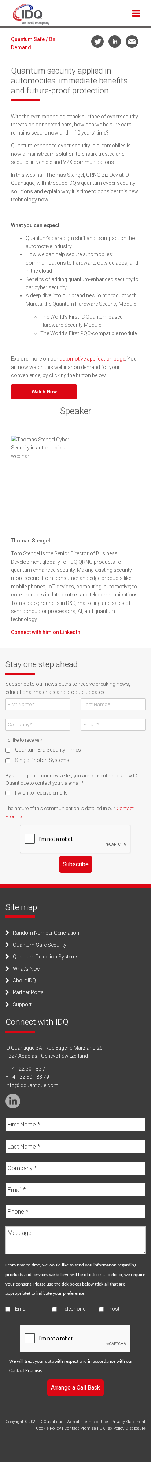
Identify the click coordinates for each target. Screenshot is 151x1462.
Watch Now (44, 391)
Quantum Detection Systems (46, 957)
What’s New (26, 969)
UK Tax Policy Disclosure (122, 1428)
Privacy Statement (128, 1421)
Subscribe (76, 864)
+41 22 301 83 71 (28, 1069)
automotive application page (92, 359)
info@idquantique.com (31, 1085)
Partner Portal (29, 992)
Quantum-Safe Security (39, 945)
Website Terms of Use (87, 1421)
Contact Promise (25, 1370)
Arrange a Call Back (75, 1387)
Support (22, 1004)
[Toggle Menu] (136, 13)
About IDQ (24, 980)
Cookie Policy (48, 1428)
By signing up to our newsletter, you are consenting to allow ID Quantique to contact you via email (71, 779)
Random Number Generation (46, 933)
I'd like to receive (23, 740)
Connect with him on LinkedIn (45, 632)
